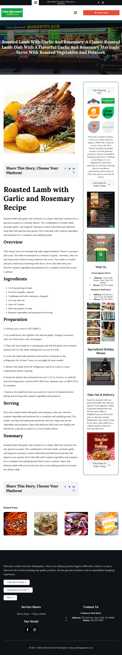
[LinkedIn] (74, 168)
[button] (5, 524)
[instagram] (103, 3)
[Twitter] (69, 168)
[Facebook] (65, 168)
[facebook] (99, 3)
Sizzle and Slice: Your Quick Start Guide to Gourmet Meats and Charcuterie (12, 527)
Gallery (18, 527)
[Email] (74, 172)
